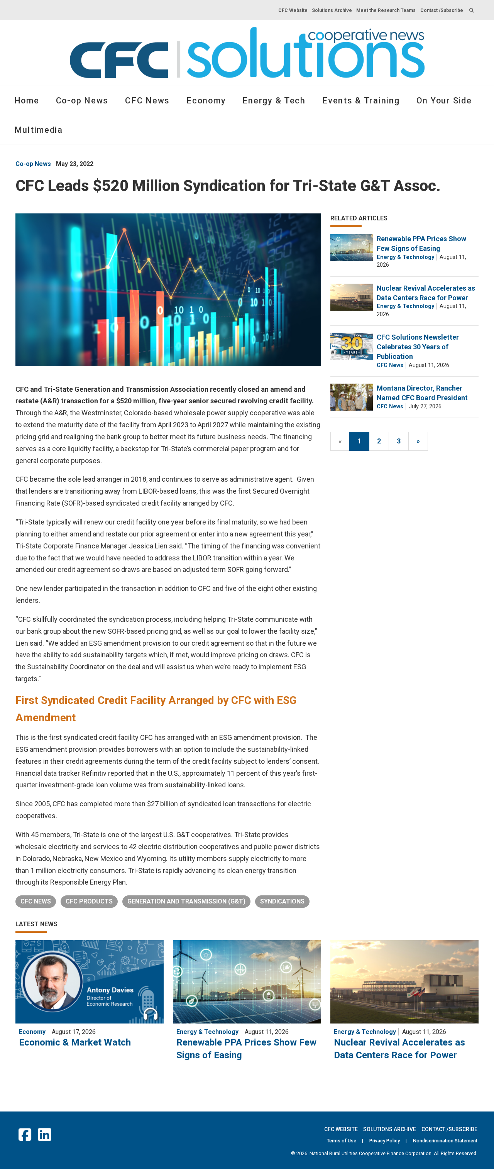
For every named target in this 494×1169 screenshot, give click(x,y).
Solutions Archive (332, 10)
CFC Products (89, 901)
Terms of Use (341, 1141)
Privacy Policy (384, 1141)
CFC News (147, 100)
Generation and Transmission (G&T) (186, 901)
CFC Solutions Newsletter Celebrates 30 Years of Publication (418, 346)
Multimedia (38, 130)
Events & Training (360, 100)
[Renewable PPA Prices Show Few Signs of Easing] (351, 247)
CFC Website (293, 10)
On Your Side (444, 100)
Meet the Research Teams (386, 10)
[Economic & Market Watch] (89, 982)
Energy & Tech (273, 100)
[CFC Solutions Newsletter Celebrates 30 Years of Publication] (351, 346)
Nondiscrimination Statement (445, 1141)
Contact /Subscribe (441, 10)
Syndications (282, 901)
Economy (206, 100)
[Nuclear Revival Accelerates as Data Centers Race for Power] (351, 297)
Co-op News (82, 100)
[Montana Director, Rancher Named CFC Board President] (351, 397)
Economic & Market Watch (75, 1042)
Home (26, 100)
